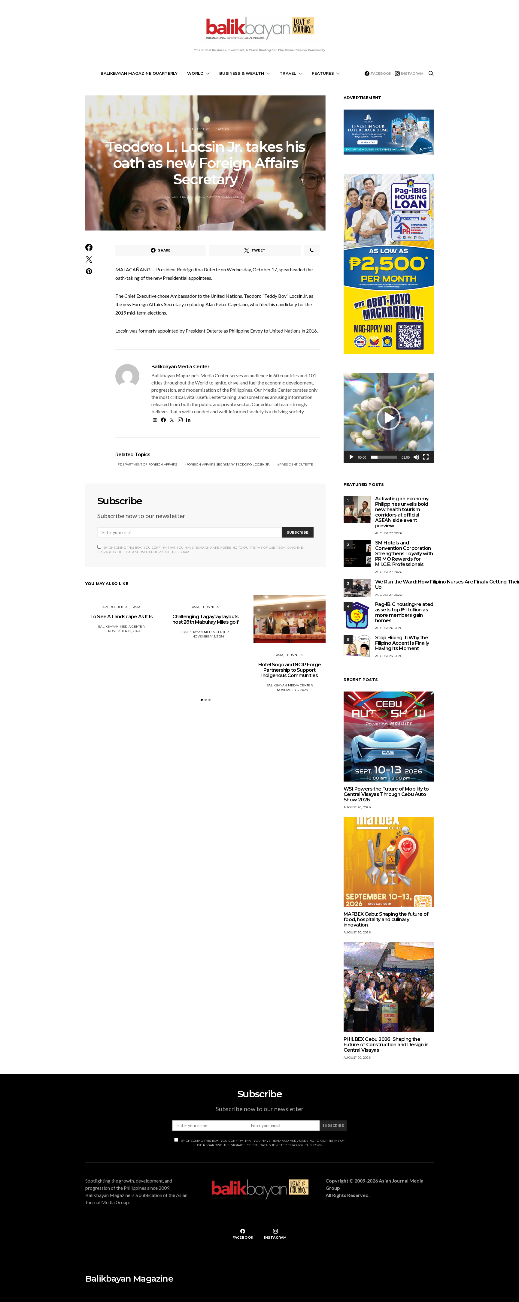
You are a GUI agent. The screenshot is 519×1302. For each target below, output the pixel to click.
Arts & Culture (115, 607)
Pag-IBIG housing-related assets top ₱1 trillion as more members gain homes (404, 612)
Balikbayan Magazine (129, 1278)
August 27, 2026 (388, 533)
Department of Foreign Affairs (148, 464)
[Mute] (416, 457)
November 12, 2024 (124, 631)
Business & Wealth (241, 73)
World (195, 73)
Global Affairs (196, 129)
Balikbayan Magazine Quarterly (139, 73)
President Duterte (296, 464)
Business (211, 607)
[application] (389, 418)
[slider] (384, 457)
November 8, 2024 (292, 690)
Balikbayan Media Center (222, 197)
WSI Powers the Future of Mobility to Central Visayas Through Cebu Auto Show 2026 (386, 794)
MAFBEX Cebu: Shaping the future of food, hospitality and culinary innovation (386, 919)
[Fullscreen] (426, 457)
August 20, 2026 (357, 807)
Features (323, 73)
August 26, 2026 (388, 628)
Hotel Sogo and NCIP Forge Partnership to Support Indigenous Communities (289, 670)
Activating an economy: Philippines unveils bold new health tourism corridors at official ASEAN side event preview (402, 512)
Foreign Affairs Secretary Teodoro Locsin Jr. (228, 464)
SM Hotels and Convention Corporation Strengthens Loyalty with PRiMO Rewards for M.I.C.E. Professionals (404, 553)
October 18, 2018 (179, 197)
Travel (288, 73)
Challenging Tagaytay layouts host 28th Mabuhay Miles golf (205, 619)
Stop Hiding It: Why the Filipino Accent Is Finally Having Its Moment (402, 643)
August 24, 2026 (388, 656)
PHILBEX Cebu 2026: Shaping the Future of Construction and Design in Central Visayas (386, 1044)
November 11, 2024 (208, 636)
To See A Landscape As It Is (121, 616)
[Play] (351, 457)
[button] (202, 700)
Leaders (221, 129)
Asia (136, 607)
